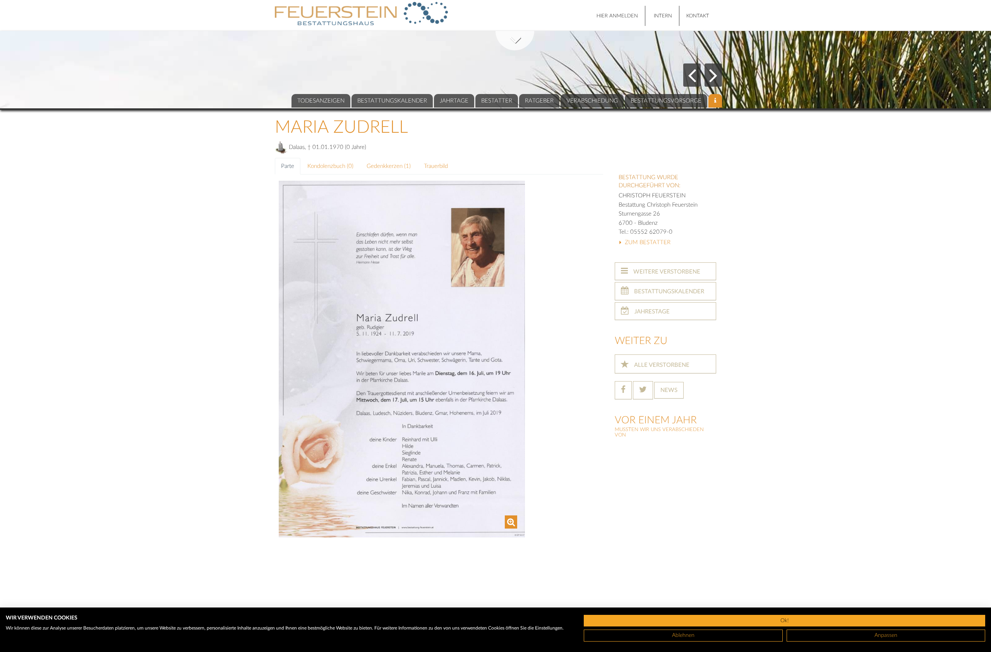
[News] (715, 101)
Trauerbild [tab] (436, 166)
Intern (663, 16)
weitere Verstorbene (666, 272)
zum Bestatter (646, 242)
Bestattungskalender (668, 291)
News (668, 390)
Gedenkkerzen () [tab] (389, 166)
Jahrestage (651, 312)
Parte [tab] (287, 166)
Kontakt (697, 16)
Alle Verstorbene (661, 365)
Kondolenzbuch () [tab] (330, 166)
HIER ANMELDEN (617, 16)
